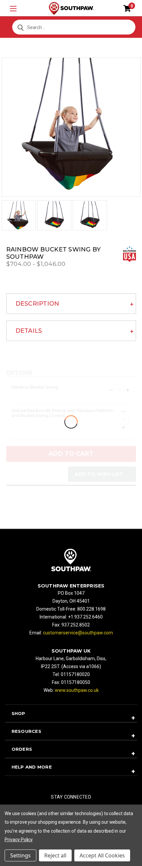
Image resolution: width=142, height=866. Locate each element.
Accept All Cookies (102, 855)
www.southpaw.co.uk (77, 690)
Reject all (55, 855)
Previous (13, 850)
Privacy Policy (18, 839)
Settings (20, 855)
